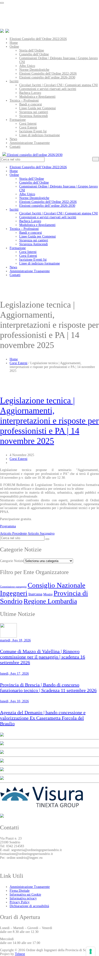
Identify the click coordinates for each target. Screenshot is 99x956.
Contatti (15, 147)
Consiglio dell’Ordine (34, 54)
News (13, 139)
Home (14, 43)
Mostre (48, 594)
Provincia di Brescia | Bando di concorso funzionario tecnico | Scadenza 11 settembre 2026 (48, 687)
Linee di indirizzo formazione (39, 135)
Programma (8, 526)
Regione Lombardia (50, 601)
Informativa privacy (23, 898)
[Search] (95, 159)
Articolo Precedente (13, 533)
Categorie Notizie (12, 561)
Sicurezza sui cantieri (33, 112)
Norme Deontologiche (34, 69)
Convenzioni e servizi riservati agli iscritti (47, 89)
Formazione (18, 120)
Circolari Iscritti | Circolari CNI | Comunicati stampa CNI (58, 85)
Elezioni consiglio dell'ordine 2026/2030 (34, 155)
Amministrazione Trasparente (30, 143)
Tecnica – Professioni (24, 100)
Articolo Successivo (41, 533)
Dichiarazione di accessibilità (29, 906)
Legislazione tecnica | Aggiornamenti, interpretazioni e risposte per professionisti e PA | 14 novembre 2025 (49, 421)
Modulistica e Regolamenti (37, 96)
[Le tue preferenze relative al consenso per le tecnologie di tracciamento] (90, 951)
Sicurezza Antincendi (33, 116)
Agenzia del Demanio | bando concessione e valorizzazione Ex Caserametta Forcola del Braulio (43, 718)
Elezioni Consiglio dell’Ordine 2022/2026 (38, 39)
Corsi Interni (28, 123)
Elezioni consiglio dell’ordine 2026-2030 (47, 77)
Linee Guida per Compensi (37, 108)
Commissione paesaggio (13, 586)
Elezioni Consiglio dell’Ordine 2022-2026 (48, 73)
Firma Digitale (20, 890)
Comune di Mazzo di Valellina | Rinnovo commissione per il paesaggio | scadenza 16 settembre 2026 (42, 657)
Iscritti (14, 81)
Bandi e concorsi (30, 104)
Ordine (14, 46)
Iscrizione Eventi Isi (33, 131)
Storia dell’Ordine (31, 50)
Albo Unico (27, 66)
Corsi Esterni (28, 127)
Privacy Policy (20, 902)
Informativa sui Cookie (25, 894)
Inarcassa (35, 594)
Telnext (20, 954)
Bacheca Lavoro (30, 93)
